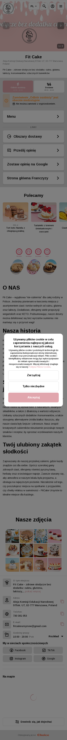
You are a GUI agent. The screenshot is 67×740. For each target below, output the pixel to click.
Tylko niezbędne (33, 386)
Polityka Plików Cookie (40, 367)
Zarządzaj (33, 375)
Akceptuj (33, 397)
